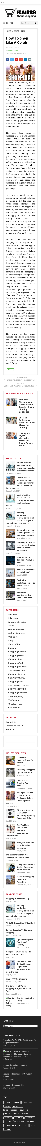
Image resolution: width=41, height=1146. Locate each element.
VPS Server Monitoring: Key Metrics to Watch (24, 595)
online (25, 1114)
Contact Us (11, 722)
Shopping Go (10, 1125)
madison (24, 1110)
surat (33, 1125)
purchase (30, 1118)
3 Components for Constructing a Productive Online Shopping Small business (19, 798)
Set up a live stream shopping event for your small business (25, 533)
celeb (10, 370)
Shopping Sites (15, 681)
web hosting (14, 708)
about (7, 1102)
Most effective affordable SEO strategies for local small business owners (20, 500)
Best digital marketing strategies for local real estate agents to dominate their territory (20, 518)
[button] (3, 2)
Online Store (20, 31)
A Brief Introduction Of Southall (20, 923)
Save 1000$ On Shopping (16, 979)
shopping (31, 1121)
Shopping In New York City (17, 898)
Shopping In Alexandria (13, 1085)
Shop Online (14, 644)
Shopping (13, 648)
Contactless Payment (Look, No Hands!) (25, 760)
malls (7, 1114)
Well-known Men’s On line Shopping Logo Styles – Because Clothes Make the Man (19, 966)
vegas (7, 1129)
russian (7, 1121)
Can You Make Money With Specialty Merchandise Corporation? (17, 830)
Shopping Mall (15, 663)
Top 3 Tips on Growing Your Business (23, 783)
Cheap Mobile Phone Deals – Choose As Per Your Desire (26, 867)
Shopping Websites (17, 693)
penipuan (18, 1118)
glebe (7, 1106)
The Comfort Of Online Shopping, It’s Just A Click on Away (18, 988)
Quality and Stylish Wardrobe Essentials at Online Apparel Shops (26, 439)
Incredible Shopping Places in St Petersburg (25, 879)
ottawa (8, 1118)
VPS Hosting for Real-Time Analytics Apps (25, 560)
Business (12, 614)
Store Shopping (15, 696)
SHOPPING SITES (16, 678)
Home (8, 31)
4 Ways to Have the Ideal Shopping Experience (25, 845)
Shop (10, 640)
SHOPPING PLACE (17, 670)
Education (13, 618)
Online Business (16, 629)
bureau (16, 1102)
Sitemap (10, 729)
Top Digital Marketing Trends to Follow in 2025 (26, 583)
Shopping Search (16, 674)
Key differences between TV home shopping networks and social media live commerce (20, 483)
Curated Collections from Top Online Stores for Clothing (27, 423)
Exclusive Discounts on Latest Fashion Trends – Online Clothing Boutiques (26, 405)
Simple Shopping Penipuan (15, 1065)
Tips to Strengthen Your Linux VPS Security (25, 942)
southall (23, 1125)
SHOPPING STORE (17, 689)
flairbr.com (22, 1142)
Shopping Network (17, 667)
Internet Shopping (17, 622)
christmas (27, 1102)
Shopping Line (15, 659)
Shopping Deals (16, 655)
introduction (10, 1110)
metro (16, 1114)
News (11, 626)
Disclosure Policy (14, 726)
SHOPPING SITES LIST (19, 685)
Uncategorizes (15, 704)
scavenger (19, 1121)
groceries (17, 1106)
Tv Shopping (14, 700)
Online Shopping (16, 633)
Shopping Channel (17, 652)
